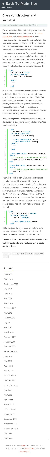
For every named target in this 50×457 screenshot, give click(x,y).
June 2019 (8, 274)
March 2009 (9, 404)
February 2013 (10, 308)
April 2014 (8, 303)
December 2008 (10, 419)
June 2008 (8, 438)
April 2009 (8, 399)
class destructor (25, 36)
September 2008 (11, 428)
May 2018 (8, 298)
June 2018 (8, 293)
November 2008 (11, 423)
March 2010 (9, 370)
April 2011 (8, 327)
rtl (6, 257)
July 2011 (8, 322)
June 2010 (8, 356)
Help (30, 254)
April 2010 (8, 366)
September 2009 (11, 385)
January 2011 (9, 342)
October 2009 (10, 380)
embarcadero (19, 254)
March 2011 (9, 332)
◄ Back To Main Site (19, 3)
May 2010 (8, 361)
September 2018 (11, 284)
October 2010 (10, 346)
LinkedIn (39, 254)
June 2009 (8, 390)
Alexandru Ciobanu (16, 25)
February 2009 (10, 409)
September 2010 (11, 351)
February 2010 (10, 375)
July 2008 (8, 433)
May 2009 (8, 395)
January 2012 (9, 318)
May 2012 (8, 313)
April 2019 (8, 279)
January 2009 (9, 414)
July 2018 (8, 289)
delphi (7, 254)
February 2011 (10, 337)
